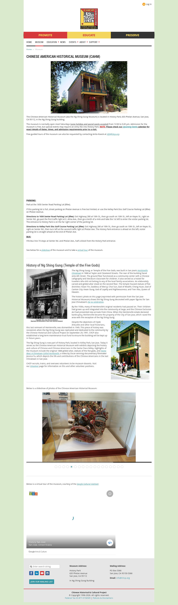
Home (29, 49)
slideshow (45, 250)
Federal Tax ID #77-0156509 (78, 598)
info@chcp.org (113, 134)
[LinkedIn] (37, 573)
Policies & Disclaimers (103, 598)
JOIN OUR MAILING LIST (42, 581)
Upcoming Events (130, 126)
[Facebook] (31, 573)
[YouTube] (42, 573)
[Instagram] (47, 573)
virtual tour (83, 250)
